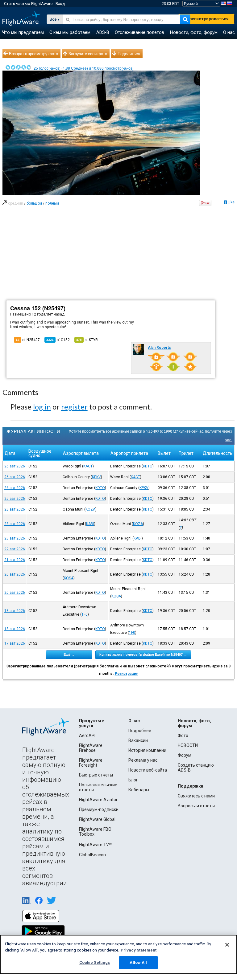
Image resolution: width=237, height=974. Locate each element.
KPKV (96, 477)
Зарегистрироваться (206, 18)
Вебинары (138, 789)
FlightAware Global (97, 819)
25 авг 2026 (14, 498)
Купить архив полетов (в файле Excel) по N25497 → (143, 654)
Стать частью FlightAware (28, 3)
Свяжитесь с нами (196, 795)
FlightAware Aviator (98, 799)
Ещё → (69, 654)
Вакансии (138, 740)
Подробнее (139, 730)
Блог (133, 779)
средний (15, 203)
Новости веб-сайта (147, 770)
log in (42, 406)
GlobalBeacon (92, 854)
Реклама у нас (142, 760)
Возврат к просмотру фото (33, 53)
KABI (90, 524)
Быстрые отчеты (96, 774)
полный (52, 203)
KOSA (68, 578)
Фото (183, 735)
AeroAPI (87, 735)
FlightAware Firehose (90, 748)
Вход (60, 3)
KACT (88, 466)
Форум (184, 755)
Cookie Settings (94, 962)
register (74, 406)
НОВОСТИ (188, 745)
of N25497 (28, 340)
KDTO (147, 466)
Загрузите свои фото (88, 53)
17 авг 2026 (14, 643)
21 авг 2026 (14, 560)
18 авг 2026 (14, 611)
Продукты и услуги (92, 723)
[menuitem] (23, 32)
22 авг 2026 (14, 549)
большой (34, 203)
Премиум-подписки (98, 809)
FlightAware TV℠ (95, 844)
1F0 (84, 614)
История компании (147, 750)
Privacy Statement (138, 950)
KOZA (90, 509)
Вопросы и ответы (196, 805)
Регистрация (126, 673)
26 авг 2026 (14, 466)
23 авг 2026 (14, 509)
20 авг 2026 (14, 574)
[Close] (227, 945)
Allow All (138, 962)
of (58, 340)
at (87, 340)
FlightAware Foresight (90, 763)
